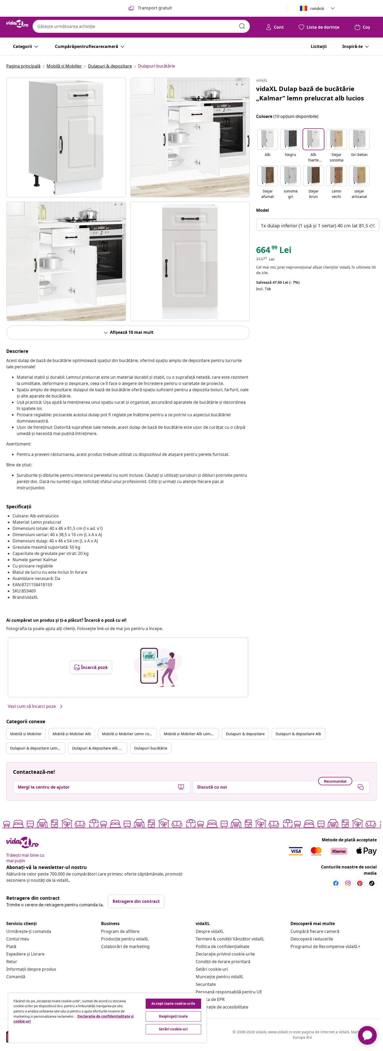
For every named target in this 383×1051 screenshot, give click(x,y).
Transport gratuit (154, 8)
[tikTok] (371, 883)
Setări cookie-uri (212, 969)
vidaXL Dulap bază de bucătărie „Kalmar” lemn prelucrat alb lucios (310, 93)
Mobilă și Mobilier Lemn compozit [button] (129, 733)
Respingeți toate (173, 1016)
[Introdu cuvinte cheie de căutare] (242, 26)
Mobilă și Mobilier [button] (26, 733)
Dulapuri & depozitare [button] (245, 733)
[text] (274, 251)
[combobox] (141, 26)
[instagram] (347, 883)
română (317, 8)
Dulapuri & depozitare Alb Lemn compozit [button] (99, 748)
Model (262, 210)
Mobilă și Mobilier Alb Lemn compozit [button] (191, 733)
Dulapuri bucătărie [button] (150, 748)
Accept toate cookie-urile (173, 1003)
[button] (267, 146)
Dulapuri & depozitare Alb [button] (298, 733)
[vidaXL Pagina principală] (17, 24)
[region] (107, 1018)
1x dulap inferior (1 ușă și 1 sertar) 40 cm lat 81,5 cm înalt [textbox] (319, 225)
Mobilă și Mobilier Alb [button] (72, 733)
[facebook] (335, 883)
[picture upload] (158, 667)
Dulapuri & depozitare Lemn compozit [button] (37, 748)
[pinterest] (359, 883)
